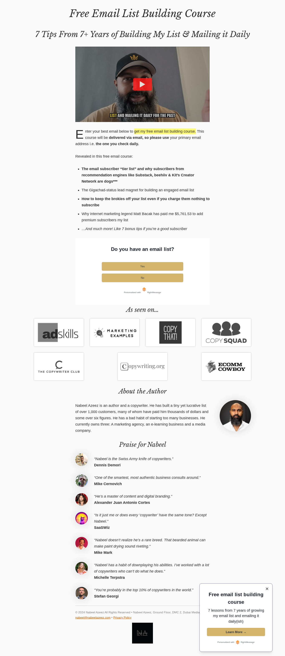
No (142, 277)
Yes (142, 266)
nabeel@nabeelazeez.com (93, 617)
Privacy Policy (122, 617)
